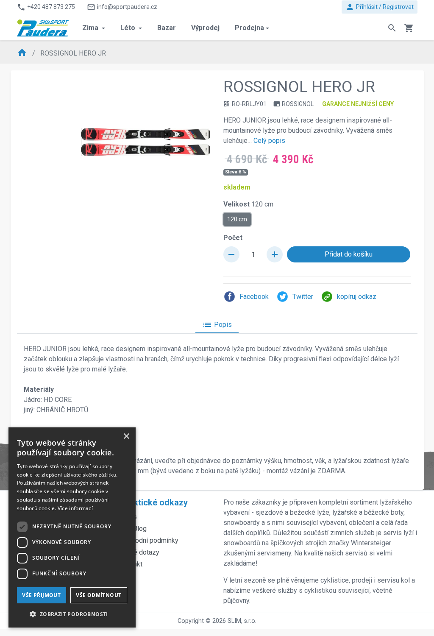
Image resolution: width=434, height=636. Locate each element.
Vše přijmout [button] (41, 595)
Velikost (248, 204)
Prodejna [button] (249, 28)
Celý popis (269, 141)
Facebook (254, 297)
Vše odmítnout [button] (98, 595)
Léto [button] (128, 28)
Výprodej (205, 28)
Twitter (302, 297)
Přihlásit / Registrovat (379, 7)
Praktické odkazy (154, 502)
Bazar (166, 28)
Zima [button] (91, 28)
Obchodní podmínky (149, 540)
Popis (217, 325)
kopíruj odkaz (356, 297)
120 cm (237, 219)
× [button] (126, 436)
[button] (72, 614)
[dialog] (72, 527)
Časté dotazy (139, 552)
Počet (232, 238)
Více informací (75, 508)
